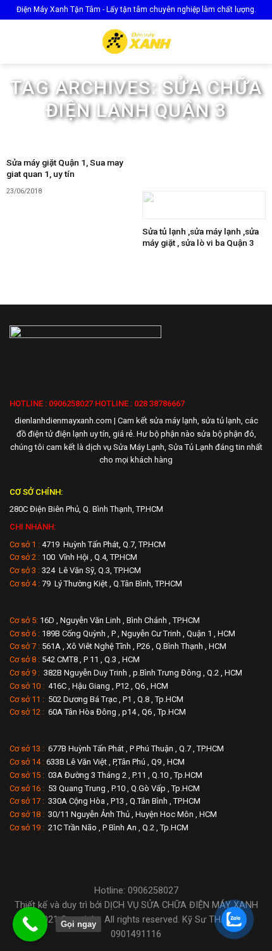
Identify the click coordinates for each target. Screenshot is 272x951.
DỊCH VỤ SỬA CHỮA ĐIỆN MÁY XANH (181, 905)
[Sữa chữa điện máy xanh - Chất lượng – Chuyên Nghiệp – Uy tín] (136, 42)
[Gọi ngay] (30, 924)
